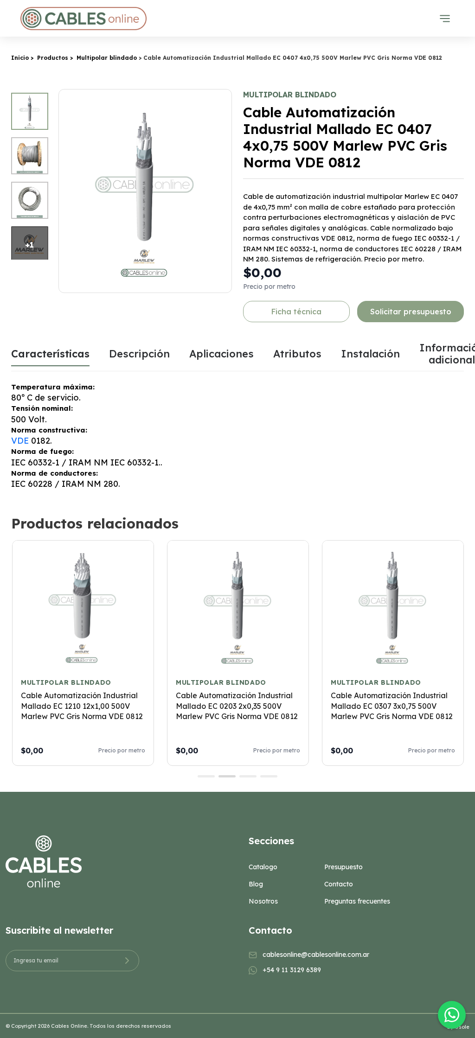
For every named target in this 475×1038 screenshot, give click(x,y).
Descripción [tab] (139, 353)
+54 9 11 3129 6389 (292, 970)
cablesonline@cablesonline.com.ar (316, 954)
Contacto (338, 884)
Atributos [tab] (297, 353)
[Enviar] (127, 960)
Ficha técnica (296, 311)
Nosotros (263, 901)
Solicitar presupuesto (410, 311)
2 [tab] (227, 776)
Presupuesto (343, 867)
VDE (20, 440)
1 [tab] (206, 776)
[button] (223, 191)
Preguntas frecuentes (357, 901)
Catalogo (263, 867)
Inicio (20, 57)
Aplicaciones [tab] (221, 353)
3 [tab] (248, 776)
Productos (52, 57)
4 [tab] (268, 776)
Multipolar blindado (107, 57)
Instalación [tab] (370, 353)
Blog (256, 884)
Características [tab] (50, 353)
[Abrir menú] (445, 18)
